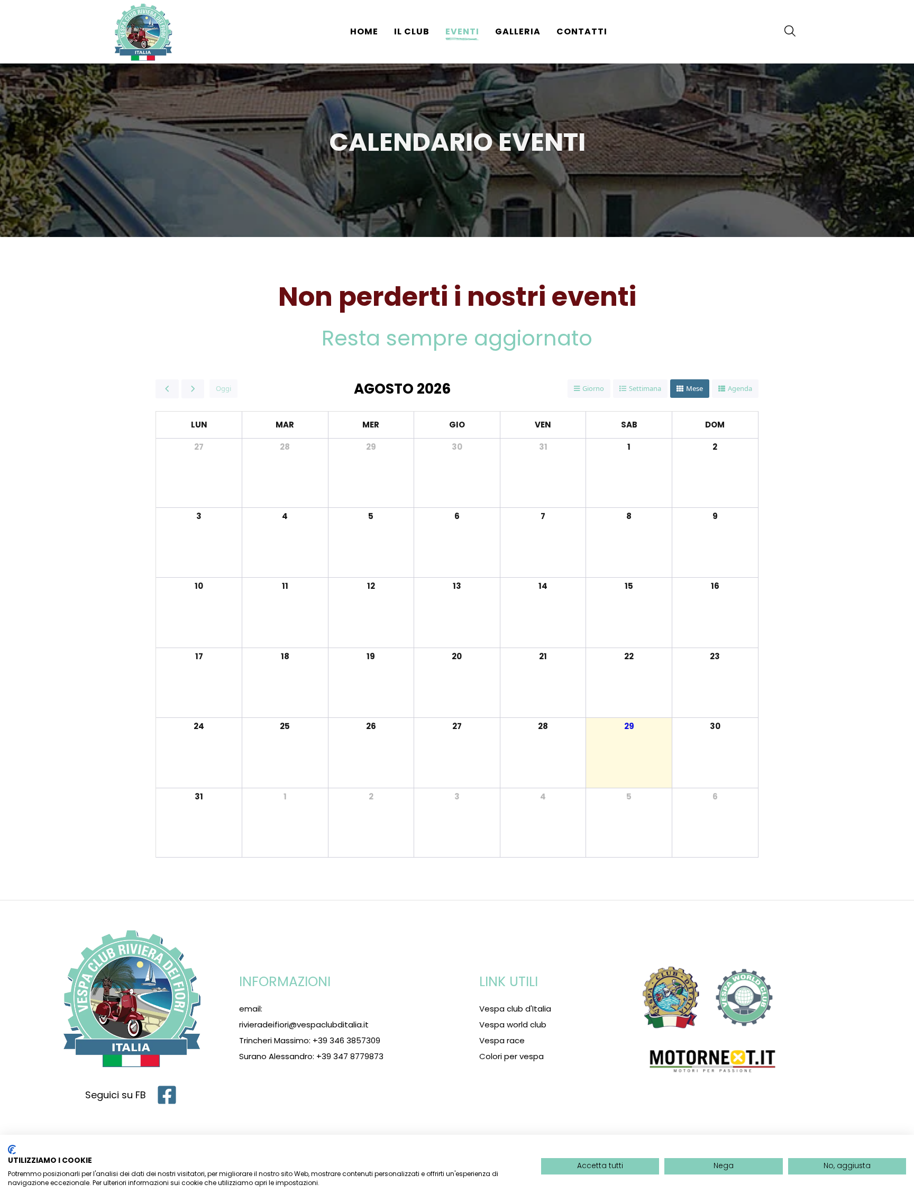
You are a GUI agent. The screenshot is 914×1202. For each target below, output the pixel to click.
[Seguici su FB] (167, 1095)
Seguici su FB (115, 1094)
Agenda (740, 388)
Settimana (645, 388)
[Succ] (193, 388)
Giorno (593, 388)
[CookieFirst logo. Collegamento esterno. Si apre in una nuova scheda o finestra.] (12, 1149)
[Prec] (167, 388)
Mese (694, 388)
